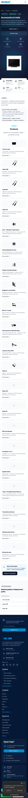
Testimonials (5, 699)
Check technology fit (7, 120)
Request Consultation (10, 573)
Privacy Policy (5, 732)
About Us (4, 693)
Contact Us (4, 706)
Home (2, 10)
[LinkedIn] (3, 664)
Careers (4, 701)
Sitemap (4, 735)
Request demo (13, 29)
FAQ (3, 709)
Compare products (6, 118)
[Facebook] (13, 664)
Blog (3, 704)
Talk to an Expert (13, 750)
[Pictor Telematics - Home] (6, 2)
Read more (12, 787)
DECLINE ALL (20, 790)
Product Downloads (6, 725)
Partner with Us (6, 712)
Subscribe (13, 629)
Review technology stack (18, 569)
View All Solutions (6, 686)
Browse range (14, 33)
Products (8, 10)
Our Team (4, 696)
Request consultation (18, 120)
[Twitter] (7, 664)
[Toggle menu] (25, 2)
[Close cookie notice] (24, 783)
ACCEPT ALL (9, 790)
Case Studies (5, 722)
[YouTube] (10, 664)
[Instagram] (17, 664)
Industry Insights (5, 727)
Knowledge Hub (6, 719)
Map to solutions (16, 118)
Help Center (5, 730)
